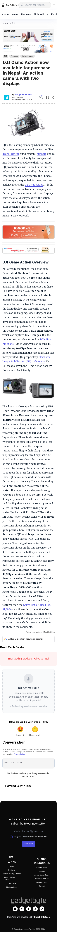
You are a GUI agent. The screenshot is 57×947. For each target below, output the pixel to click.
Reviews (26, 15)
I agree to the (30, 836)
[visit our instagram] (21, 908)
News (15, 15)
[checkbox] (11, 837)
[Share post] (53, 97)
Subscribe (28, 843)
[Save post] (47, 97)
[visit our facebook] (28, 908)
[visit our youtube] (15, 908)
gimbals (41, 154)
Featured (14, 56)
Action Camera (27, 56)
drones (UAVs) (10, 154)
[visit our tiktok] (42, 908)
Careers (42, 871)
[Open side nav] (54, 5)
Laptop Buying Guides (9, 878)
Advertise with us (42, 878)
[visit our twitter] (35, 908)
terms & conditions (37, 836)
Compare (12, 883)
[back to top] (51, 940)
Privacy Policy (19, 754)
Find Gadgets (11, 887)
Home (5, 15)
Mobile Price (41, 15)
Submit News (41, 867)
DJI (14, 23)
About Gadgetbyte (41, 875)
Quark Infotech (42, 917)
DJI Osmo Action (34, 184)
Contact (42, 886)
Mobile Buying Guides (12, 873)
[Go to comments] (41, 97)
